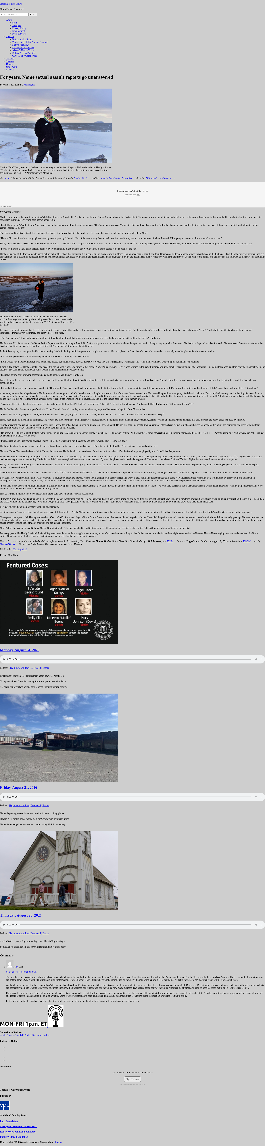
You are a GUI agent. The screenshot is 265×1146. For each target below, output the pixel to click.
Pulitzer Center (81, 178)
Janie (15, 966)
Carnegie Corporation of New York (18, 1126)
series (7, 178)
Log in (58, 1142)
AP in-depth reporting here (158, 178)
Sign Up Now (132, 1079)
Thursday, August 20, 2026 (21, 915)
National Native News (11, 3)
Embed (45, 668)
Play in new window (19, 668)
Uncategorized (20, 549)
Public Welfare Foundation (14, 1137)
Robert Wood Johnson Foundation (18, 1131)
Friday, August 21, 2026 (18, 787)
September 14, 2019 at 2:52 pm (21, 972)
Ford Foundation (9, 1121)
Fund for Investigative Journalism (116, 178)
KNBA (170, 541)
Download (36, 668)
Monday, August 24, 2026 (19, 650)
